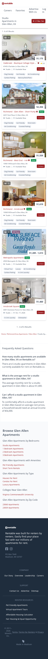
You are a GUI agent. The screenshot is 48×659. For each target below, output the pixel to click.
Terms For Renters (27, 632)
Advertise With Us (33, 10)
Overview (19, 575)
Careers (8, 10)
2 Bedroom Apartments (13, 452)
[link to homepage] (24, 527)
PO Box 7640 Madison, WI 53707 (13, 555)
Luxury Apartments (11, 484)
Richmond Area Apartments (17, 334)
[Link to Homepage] (7, 3)
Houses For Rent (10, 478)
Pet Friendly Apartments (13, 465)
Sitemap (35, 591)
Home (3, 334)
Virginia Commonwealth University (18, 494)
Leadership (30, 575)
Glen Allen (33, 334)
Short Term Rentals (11, 468)
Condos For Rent (10, 481)
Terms (15, 632)
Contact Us (14, 591)
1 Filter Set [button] (39, 21)
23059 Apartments (11, 507)
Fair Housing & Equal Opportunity (21, 619)
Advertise (25, 591)
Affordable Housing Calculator (19, 614)
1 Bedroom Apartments (13, 448)
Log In (44, 10)
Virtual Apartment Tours (17, 609)
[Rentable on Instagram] (12, 549)
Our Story (8, 575)
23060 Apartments (11, 504)
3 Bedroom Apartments (13, 455)
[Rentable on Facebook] (7, 549)
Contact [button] (41, 69)
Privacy (40, 632)
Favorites (20, 10)
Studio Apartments (11, 445)
